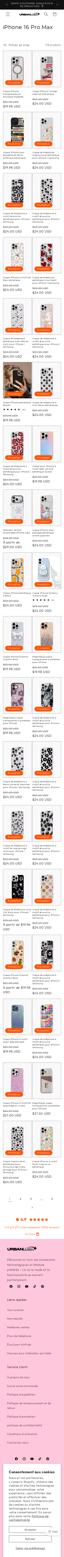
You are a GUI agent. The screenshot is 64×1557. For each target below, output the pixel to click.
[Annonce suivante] (57, 5)
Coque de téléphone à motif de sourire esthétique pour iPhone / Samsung (17, 217)
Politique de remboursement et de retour (29, 1406)
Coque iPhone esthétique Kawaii (17, 404)
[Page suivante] (32, 1207)
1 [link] (9, 1199)
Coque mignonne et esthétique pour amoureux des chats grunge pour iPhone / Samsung (15, 1167)
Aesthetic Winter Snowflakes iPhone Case (16, 531)
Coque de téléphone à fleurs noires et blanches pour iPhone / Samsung (16, 784)
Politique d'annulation (21, 1416)
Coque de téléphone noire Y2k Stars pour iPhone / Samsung (17, 912)
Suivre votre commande (22, 1386)
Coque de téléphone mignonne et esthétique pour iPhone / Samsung (45, 155)
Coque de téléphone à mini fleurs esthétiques (45, 404)
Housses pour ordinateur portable (29, 1353)
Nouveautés (15, 1318)
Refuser (30, 1539)
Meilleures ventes (18, 1327)
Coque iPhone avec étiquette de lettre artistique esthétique (14, 155)
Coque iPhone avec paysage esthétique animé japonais (43, 533)
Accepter (30, 1529)
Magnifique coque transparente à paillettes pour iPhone (46, 659)
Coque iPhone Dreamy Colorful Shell (45, 594)
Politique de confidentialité (29, 1518)
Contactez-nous (17, 1442)
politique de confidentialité (24, 1425)
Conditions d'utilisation (22, 1434)
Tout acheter (15, 1310)
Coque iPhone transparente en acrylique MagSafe (13, 94)
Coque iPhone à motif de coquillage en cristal (17, 1104)
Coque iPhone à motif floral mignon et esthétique (44, 1164)
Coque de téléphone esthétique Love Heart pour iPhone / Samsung (45, 280)
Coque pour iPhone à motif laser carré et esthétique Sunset (44, 469)
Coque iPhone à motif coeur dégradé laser (15, 1040)
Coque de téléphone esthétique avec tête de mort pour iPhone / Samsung (15, 342)
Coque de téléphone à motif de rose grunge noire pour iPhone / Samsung (15, 849)
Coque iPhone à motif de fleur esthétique (17, 279)
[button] (8, 14)
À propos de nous (18, 1377)
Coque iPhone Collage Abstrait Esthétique (44, 92)
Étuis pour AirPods (19, 1344)
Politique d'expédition (21, 1394)
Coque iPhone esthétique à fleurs (17, 594)
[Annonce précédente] (7, 5)
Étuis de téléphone (19, 1336)
